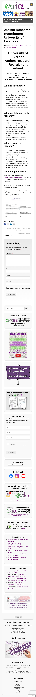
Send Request (11, 452)
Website (8, 281)
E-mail (8, 275)
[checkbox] (31, 4)
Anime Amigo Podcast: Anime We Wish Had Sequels (18, 665)
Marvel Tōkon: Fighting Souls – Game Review (18, 670)
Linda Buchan (23, 45)
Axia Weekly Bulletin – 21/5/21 (22, 233)
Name (7, 269)
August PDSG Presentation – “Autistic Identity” (18, 671)
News (6, 47)
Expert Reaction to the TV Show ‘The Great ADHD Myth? (18, 672)
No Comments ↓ (13, 47)
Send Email (19, 681)
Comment (9, 253)
